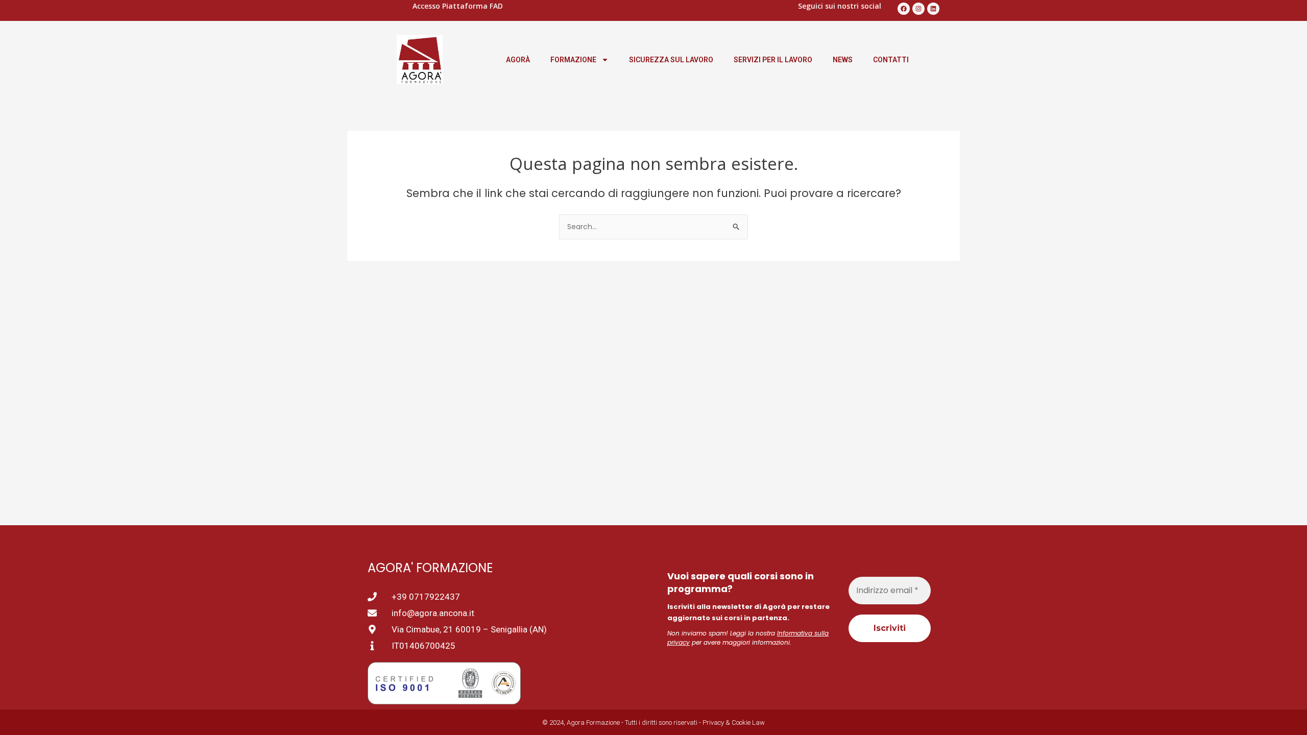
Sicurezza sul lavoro (671, 60)
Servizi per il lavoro (773, 60)
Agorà (518, 60)
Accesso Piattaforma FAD (458, 6)
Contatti (891, 60)
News (843, 60)
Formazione (573, 60)
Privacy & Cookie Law (734, 722)
